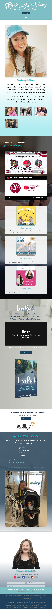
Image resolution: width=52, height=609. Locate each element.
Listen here (23, 262)
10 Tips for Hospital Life (18, 462)
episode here (22, 232)
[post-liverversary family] (11, 127)
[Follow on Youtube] (32, 577)
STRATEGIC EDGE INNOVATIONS (26, 591)
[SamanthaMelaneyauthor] (11, 115)
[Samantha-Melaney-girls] (40, 115)
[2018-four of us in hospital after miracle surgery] (26, 115)
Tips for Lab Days (16, 460)
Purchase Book (26, 13)
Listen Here (26, 418)
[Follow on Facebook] (23, 577)
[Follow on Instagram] (15, 577)
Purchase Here (26, 353)
